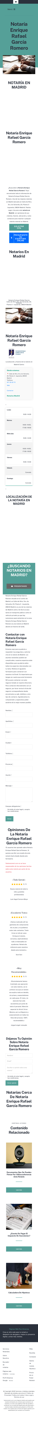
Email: (8, 732)
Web (8, 385)
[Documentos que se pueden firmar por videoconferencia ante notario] (19, 1155)
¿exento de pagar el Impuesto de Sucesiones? (19, 1234)
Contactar (10, 390)
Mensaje (9, 786)
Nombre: (9, 710)
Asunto (8, 775)
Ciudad (9, 743)
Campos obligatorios (13, 806)
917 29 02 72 (11, 382)
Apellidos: (10, 721)
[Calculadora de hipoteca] (19, 1276)
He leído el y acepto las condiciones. (18, 810)
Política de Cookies (18, 1395)
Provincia (9, 764)
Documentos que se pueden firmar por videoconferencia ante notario (19, 1174)
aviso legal (19, 809)
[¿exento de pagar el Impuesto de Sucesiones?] (19, 1217)
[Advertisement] (19, 109)
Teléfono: (9, 753)
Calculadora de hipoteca (19, 1292)
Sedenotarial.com (8, 1400)
